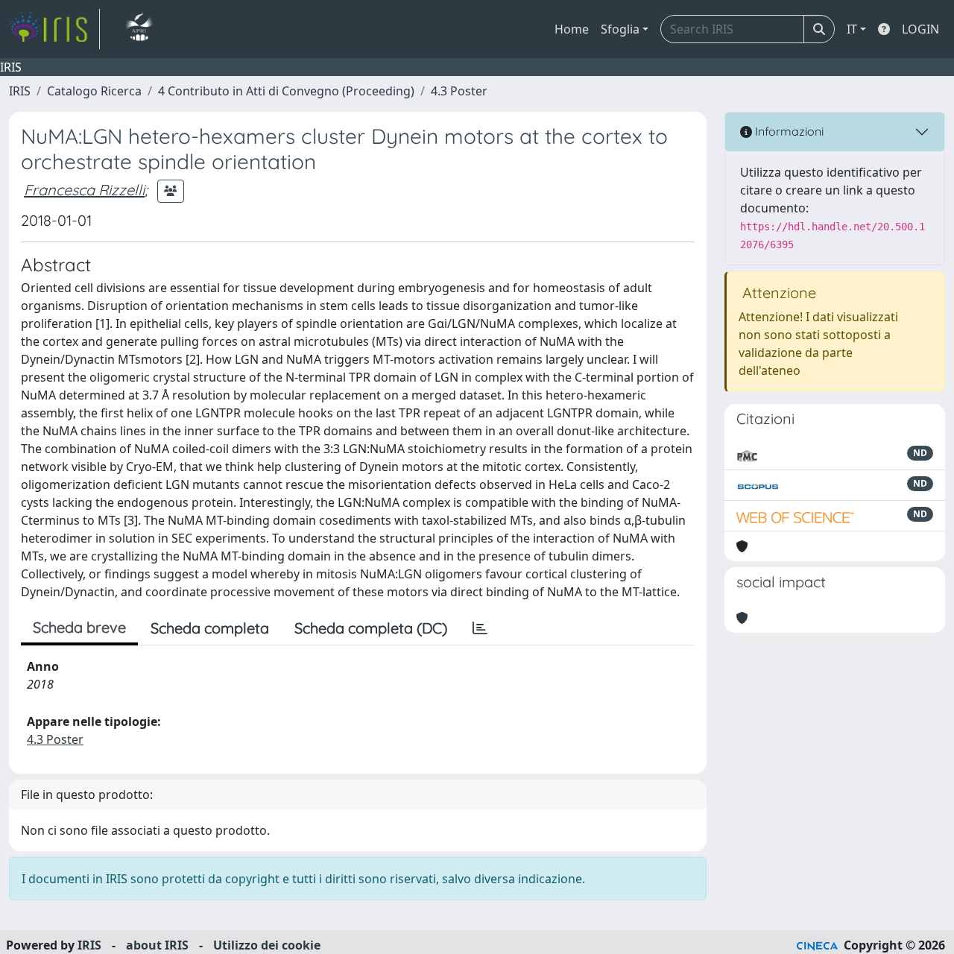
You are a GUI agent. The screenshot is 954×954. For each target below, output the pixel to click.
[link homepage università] (139, 29)
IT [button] (852, 29)
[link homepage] (54, 29)
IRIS (20, 91)
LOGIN (920, 29)
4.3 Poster (459, 91)
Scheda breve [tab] (79, 627)
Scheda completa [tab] (210, 628)
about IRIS (157, 945)
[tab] (480, 628)
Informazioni (788, 131)
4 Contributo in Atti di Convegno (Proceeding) (286, 91)
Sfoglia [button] (620, 29)
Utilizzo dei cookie (266, 945)
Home (572, 29)
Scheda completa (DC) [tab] (370, 628)
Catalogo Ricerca (94, 91)
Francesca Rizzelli (84, 189)
